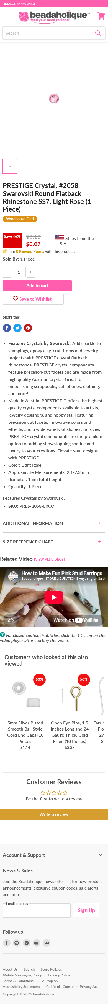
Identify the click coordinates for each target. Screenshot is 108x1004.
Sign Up (86, 910)
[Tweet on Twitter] (17, 328)
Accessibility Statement (21, 986)
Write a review (54, 814)
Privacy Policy (59, 975)
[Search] (98, 33)
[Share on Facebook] (7, 328)
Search (29, 969)
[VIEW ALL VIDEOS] (49, 559)
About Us (10, 969)
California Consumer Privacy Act (72, 986)
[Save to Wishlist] (15, 299)
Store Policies (51, 969)
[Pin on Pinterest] (28, 328)
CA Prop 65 (49, 981)
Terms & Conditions (18, 981)
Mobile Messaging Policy (22, 975)
